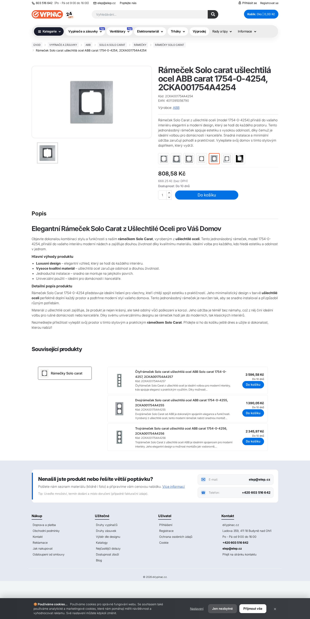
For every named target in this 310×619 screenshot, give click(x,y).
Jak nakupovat (43, 548)
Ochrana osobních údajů (175, 536)
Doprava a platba (44, 525)
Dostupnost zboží (107, 554)
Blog (99, 560)
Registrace (166, 531)
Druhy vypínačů (106, 525)
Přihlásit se (249, 3)
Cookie (163, 542)
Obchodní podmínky (46, 531)
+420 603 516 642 (256, 493)
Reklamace (40, 542)
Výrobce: (165, 107)
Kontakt (38, 536)
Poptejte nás (128, 3)
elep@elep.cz (106, 3)
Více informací (173, 486)
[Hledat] (213, 14)
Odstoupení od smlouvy (49, 554)
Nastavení (197, 608)
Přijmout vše (252, 609)
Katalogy (102, 542)
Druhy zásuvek (106, 531)
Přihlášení (165, 525)
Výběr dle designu (108, 536)
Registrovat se (269, 3)
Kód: (161, 96)
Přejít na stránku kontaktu (239, 554)
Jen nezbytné (222, 609)
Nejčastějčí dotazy (108, 548)
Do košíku (207, 194)
